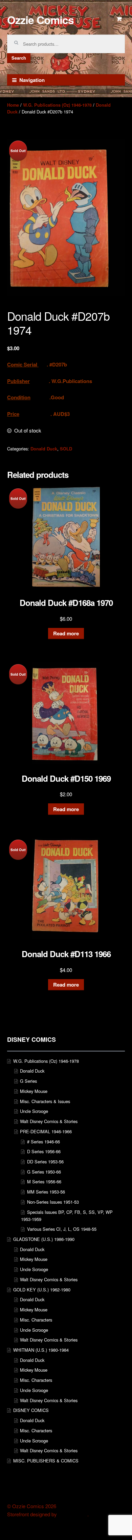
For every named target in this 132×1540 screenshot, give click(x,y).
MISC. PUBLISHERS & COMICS (46, 1460)
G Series (28, 1081)
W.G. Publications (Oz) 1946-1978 (57, 105)
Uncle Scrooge (34, 1111)
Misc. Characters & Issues (45, 1101)
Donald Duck (43, 449)
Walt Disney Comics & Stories (49, 1121)
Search (19, 58)
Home (13, 105)
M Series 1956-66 (44, 1181)
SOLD (66, 449)
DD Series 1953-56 (45, 1161)
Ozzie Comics (40, 19)
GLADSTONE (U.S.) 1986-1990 (43, 1239)
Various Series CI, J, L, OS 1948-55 (61, 1229)
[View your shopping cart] (119, 19)
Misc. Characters (36, 1319)
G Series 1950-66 (44, 1171)
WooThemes (72, 1514)
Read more (66, 633)
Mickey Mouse (33, 1091)
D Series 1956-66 (44, 1151)
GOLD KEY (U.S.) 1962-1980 (41, 1289)
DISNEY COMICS (31, 1410)
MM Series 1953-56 (46, 1191)
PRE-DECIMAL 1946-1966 (46, 1131)
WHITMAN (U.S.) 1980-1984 (41, 1350)
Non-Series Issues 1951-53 (53, 1202)
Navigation (32, 80)
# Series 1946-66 (43, 1141)
